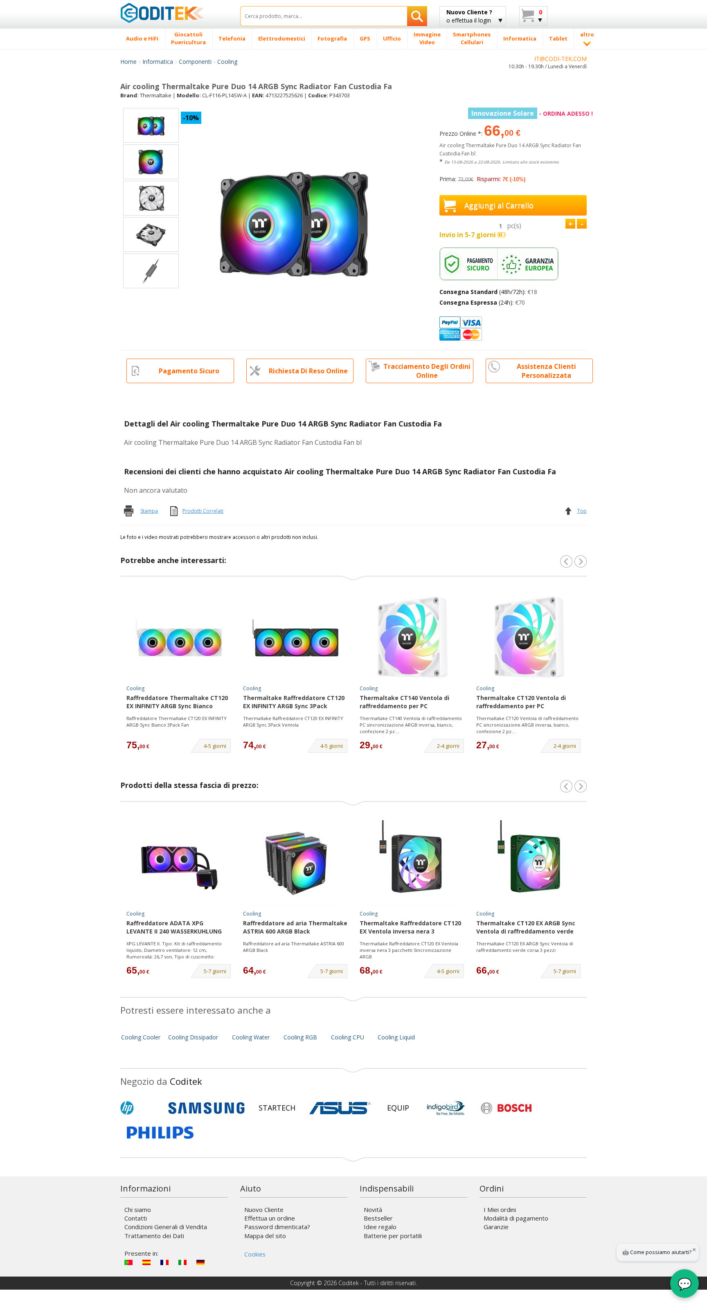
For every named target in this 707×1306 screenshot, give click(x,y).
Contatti (135, 1218)
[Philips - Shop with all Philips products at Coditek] (160, 1132)
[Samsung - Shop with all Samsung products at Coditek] (206, 1108)
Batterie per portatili (393, 1236)
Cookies (255, 1254)
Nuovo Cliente (264, 1209)
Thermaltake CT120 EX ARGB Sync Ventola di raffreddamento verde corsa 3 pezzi (524, 946)
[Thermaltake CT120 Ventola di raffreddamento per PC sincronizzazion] (529, 638)
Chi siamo (137, 1209)
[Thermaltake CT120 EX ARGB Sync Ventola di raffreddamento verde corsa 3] (529, 863)
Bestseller (378, 1218)
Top (582, 510)
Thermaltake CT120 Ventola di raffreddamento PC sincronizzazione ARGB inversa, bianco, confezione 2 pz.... (527, 724)
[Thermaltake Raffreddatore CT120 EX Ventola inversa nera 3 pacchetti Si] (412, 863)
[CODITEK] (174, 12)
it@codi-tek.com (560, 59)
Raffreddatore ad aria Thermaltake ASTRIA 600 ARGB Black (295, 927)
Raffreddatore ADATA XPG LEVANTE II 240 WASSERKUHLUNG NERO (174, 927)
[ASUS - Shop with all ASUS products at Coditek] (340, 1108)
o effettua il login (469, 16)
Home (128, 61)
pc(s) (514, 225)
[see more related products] (580, 561)
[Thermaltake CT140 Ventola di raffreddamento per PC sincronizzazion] (412, 638)
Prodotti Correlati (202, 510)
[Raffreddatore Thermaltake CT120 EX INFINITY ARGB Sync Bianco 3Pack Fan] (179, 638)
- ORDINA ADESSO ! (532, 113)
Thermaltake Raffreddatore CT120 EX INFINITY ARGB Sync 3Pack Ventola (293, 702)
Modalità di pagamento (516, 1218)
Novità (373, 1209)
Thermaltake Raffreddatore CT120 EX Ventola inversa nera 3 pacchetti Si (410, 927)
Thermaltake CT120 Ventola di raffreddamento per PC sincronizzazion (521, 702)
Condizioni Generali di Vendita (165, 1227)
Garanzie (496, 1227)
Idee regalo (380, 1227)
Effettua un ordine (269, 1218)
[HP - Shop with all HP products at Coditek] (140, 1108)
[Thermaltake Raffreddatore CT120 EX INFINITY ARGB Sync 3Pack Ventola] (295, 638)
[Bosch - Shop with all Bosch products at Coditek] (506, 1108)
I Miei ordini (500, 1209)
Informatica (157, 61)
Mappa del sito (265, 1236)
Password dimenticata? (277, 1227)
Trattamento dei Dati (154, 1236)
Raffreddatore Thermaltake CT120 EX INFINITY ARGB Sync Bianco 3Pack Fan (177, 702)
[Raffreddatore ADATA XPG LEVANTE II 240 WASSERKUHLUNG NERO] (179, 863)
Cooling (227, 61)
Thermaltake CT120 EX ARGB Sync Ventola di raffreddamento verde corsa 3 (525, 927)
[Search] (417, 16)
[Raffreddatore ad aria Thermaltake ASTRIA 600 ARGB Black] (295, 863)
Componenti (195, 61)
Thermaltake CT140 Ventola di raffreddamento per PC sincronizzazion (404, 702)
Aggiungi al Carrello (499, 205)
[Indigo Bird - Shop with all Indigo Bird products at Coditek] (446, 1108)
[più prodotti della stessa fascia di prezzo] (580, 786)
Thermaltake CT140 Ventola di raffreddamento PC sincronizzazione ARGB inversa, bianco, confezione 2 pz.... (411, 724)
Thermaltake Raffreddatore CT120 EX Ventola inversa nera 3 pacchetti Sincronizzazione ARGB (409, 949)
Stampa (149, 510)
